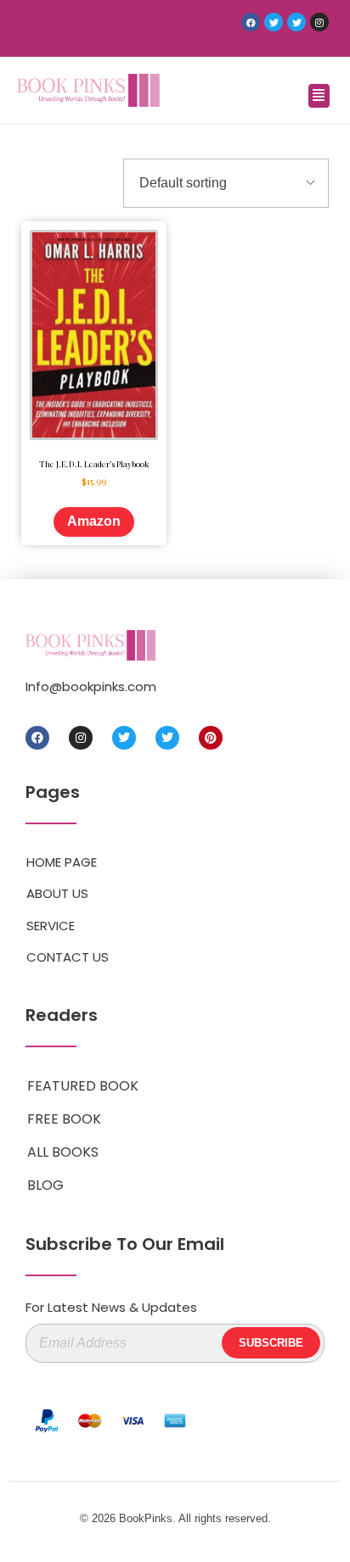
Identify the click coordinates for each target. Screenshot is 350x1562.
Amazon (94, 521)
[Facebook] (250, 22)
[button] (319, 96)
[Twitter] (273, 22)
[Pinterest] (211, 738)
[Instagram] (319, 22)
